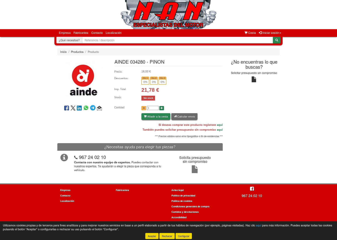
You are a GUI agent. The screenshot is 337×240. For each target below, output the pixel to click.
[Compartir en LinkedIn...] (79, 108)
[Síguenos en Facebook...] (252, 189)
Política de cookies (181, 201)
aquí (220, 125)
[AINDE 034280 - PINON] (82, 79)
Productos (77, 52)
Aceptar (152, 236)
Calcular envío (185, 116)
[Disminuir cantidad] (143, 108)
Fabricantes (81, 33)
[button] (99, 108)
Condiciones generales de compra (190, 206)
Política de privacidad (183, 195)
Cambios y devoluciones (185, 212)
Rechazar (167, 236)
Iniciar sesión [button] (270, 33)
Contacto (97, 33)
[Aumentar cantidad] (161, 108)
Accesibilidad (178, 217)
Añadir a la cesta (157, 116)
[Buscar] (277, 40)
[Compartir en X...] (73, 108)
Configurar (183, 236)
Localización (113, 33)
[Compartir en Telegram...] (93, 108)
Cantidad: (119, 107)
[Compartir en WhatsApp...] (86, 108)
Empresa (65, 33)
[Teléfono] (76, 156)
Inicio (63, 52)
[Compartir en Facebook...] (66, 108)
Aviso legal (177, 190)
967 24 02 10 (92, 156)
